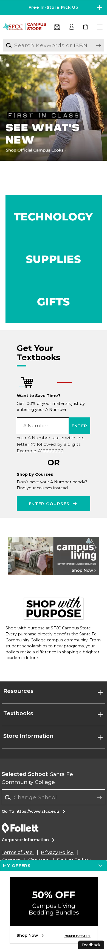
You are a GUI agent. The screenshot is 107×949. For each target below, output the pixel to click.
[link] (86, 27)
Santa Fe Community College (37, 778)
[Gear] (54, 301)
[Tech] (54, 216)
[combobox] (53, 797)
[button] (53, 7)
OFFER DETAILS (77, 936)
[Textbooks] (56, 27)
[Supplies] (54, 259)
